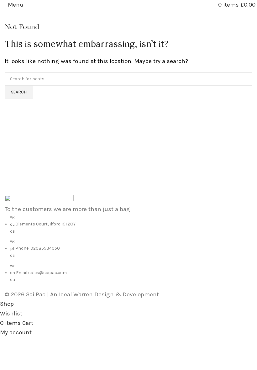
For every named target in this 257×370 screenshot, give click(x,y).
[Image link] (39, 199)
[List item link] (128, 248)
